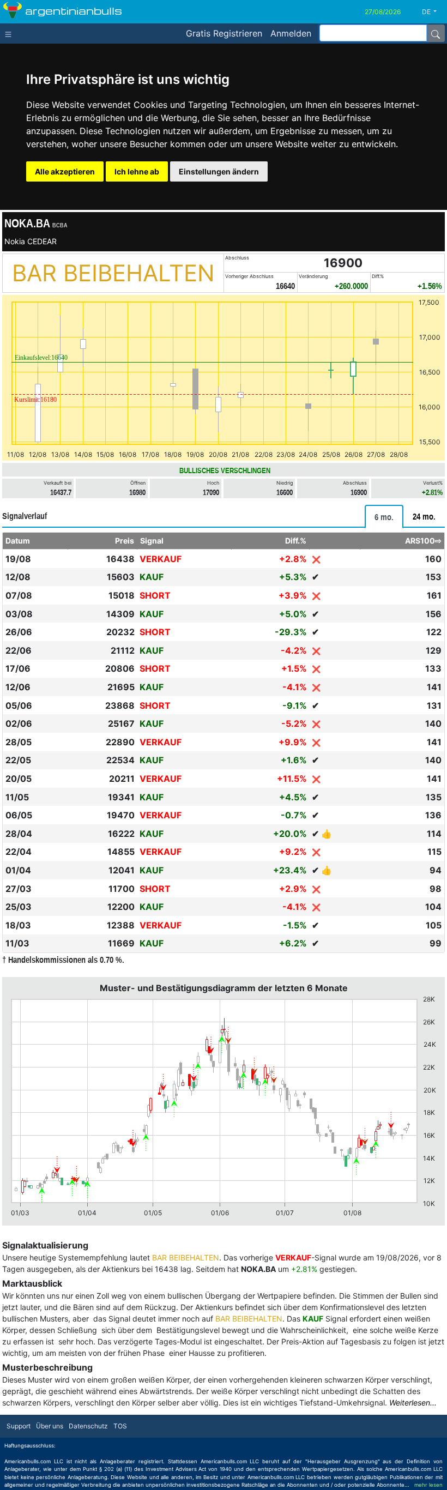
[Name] (435, 33)
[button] (433, 12)
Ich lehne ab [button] (136, 171)
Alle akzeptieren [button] (65, 171)
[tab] (384, 516)
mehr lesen (428, 1485)
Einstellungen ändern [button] (219, 171)
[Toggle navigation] (10, 33)
